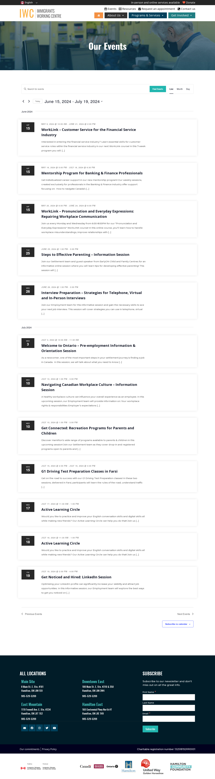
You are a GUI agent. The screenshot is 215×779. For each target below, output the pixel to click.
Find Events (158, 88)
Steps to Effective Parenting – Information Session (85, 254)
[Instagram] (39, 727)
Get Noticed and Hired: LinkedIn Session (76, 577)
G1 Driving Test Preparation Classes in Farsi (79, 471)
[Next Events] (29, 101)
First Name (149, 692)
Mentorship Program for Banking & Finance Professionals (92, 173)
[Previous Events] (23, 101)
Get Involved (180, 15)
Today (37, 101)
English (28, 2)
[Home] (98, 15)
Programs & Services (146, 15)
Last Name (148, 702)
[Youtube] (54, 727)
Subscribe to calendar (176, 623)
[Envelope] (24, 727)
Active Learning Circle (60, 509)
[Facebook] (32, 727)
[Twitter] (46, 727)
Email (146, 713)
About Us (114, 15)
